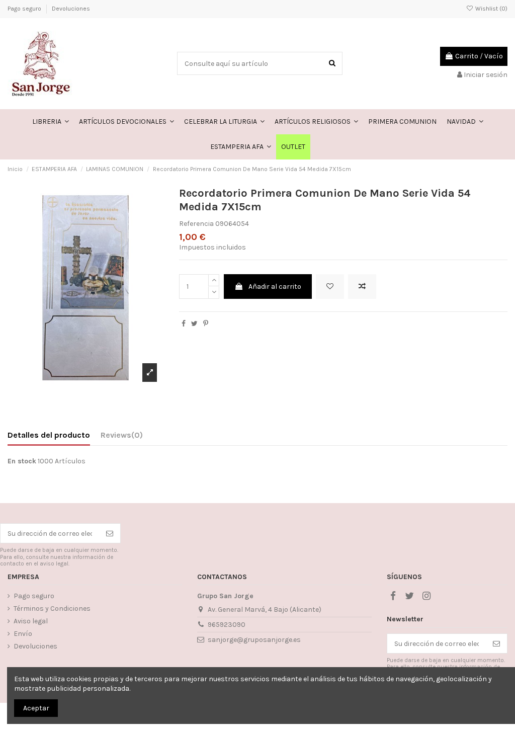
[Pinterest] (205, 323)
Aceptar (36, 708)
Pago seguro (25, 8)
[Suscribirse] (109, 533)
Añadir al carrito (274, 286)
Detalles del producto (49, 435)
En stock (22, 461)
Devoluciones (71, 8)
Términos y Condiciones (52, 608)
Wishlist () (490, 8)
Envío (23, 633)
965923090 (226, 624)
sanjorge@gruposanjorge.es (254, 639)
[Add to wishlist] (330, 286)
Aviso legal (31, 621)
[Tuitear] (194, 323)
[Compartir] (184, 323)
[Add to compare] (362, 286)
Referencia (196, 223)
